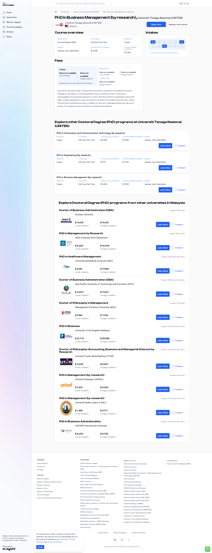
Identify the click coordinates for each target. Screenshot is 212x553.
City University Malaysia (88, 475)
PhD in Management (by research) (81, 375)
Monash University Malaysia (90, 518)
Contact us (41, 466)
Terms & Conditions (139, 533)
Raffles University (130, 461)
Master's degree (14, 22)
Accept (40, 547)
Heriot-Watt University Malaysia (91, 484)
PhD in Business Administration (80, 421)
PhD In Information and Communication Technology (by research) (91, 133)
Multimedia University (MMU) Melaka (93, 524)
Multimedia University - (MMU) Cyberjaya (94, 521)
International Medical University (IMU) (94, 260)
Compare (182, 146)
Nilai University (85, 527)
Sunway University (84, 214)
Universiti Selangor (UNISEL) (89, 379)
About (9, 37)
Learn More (165, 145)
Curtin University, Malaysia (89, 478)
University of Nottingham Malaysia (92, 330)
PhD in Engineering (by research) (74, 155)
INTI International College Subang (92, 497)
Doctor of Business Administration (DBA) (86, 210)
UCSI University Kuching (132, 482)
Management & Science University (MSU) (95, 307)
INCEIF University (86, 488)
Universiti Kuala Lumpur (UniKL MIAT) (137, 497)
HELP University (85, 481)
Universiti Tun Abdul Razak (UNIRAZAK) (137, 510)
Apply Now (156, 24)
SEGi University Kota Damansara (91, 237)
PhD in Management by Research (81, 233)
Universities (12, 17)
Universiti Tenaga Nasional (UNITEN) (86, 12)
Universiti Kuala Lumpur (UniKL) (90, 402)
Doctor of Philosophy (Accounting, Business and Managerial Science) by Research (106, 350)
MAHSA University (86, 512)
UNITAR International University (91, 425)
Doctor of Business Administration (49, 498)
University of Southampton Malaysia (137, 522)
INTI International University (90, 500)
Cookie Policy (103, 533)
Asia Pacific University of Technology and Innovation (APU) (104, 284)
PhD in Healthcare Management (80, 256)
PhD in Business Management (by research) (118, 12)
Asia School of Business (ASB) (91, 472)
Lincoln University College (89, 509)
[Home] (56, 12)
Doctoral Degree (43, 495)
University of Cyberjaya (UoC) (134, 516)
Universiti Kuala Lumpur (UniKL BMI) (136, 494)
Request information (178, 24)
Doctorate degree (14, 27)
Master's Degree (43, 479)
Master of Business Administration (49, 482)
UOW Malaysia (172, 461)
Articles (10, 32)
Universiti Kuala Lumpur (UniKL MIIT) (136, 500)
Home (9, 12)
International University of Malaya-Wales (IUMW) (97, 494)
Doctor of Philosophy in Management (83, 303)
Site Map (40, 470)
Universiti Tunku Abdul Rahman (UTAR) (94, 356)
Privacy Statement (119, 533)
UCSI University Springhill (132, 485)
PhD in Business (69, 326)
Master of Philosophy (45, 491)
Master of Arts (42, 488)
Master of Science (43, 485)
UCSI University (129, 479)
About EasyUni (42, 463)
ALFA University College (88, 463)
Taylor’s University (130, 470)
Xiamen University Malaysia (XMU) (179, 464)
